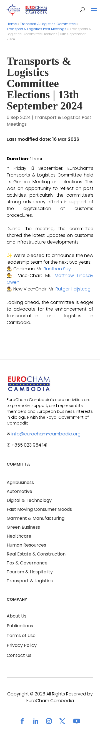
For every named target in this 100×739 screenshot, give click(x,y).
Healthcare (19, 536)
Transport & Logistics (30, 581)
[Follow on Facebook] (22, 721)
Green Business (23, 527)
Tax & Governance (27, 563)
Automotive (19, 491)
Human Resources (26, 545)
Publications (20, 626)
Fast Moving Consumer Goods (39, 509)
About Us (16, 616)
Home (12, 24)
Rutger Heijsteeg (73, 289)
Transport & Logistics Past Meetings (36, 29)
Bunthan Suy (57, 269)
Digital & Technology (29, 500)
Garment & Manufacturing (35, 518)
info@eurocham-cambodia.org (46, 434)
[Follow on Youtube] (76, 721)
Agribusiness (20, 482)
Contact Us (19, 655)
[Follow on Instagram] (48, 721)
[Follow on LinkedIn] (35, 721)
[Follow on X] (62, 721)
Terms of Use (21, 635)
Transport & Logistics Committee (48, 24)
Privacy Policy (22, 645)
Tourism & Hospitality (30, 572)
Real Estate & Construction (36, 554)
